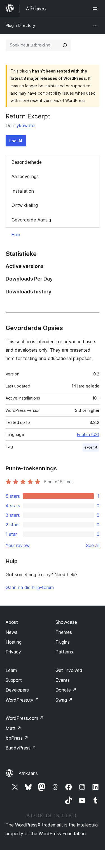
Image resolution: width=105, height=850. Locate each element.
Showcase (66, 622)
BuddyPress (21, 748)
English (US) (88, 434)
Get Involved (68, 670)
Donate (65, 690)
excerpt (90, 447)
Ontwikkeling (24, 205)
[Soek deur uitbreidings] (65, 45)
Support (14, 680)
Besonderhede (26, 162)
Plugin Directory (20, 25)
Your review (18, 545)
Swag (64, 700)
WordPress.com (25, 718)
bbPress (17, 738)
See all (92, 545)
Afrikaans (28, 773)
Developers (17, 690)
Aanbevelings (25, 176)
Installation (22, 191)
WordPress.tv (22, 700)
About (12, 622)
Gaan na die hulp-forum (30, 587)
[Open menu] (96, 8)
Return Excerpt (28, 116)
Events (62, 680)
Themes (63, 632)
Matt (13, 728)
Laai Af (15, 140)
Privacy (13, 652)
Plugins (62, 642)
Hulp (15, 234)
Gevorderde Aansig (31, 220)
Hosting (14, 642)
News (11, 632)
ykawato (26, 125)
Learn (11, 670)
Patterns (64, 652)
